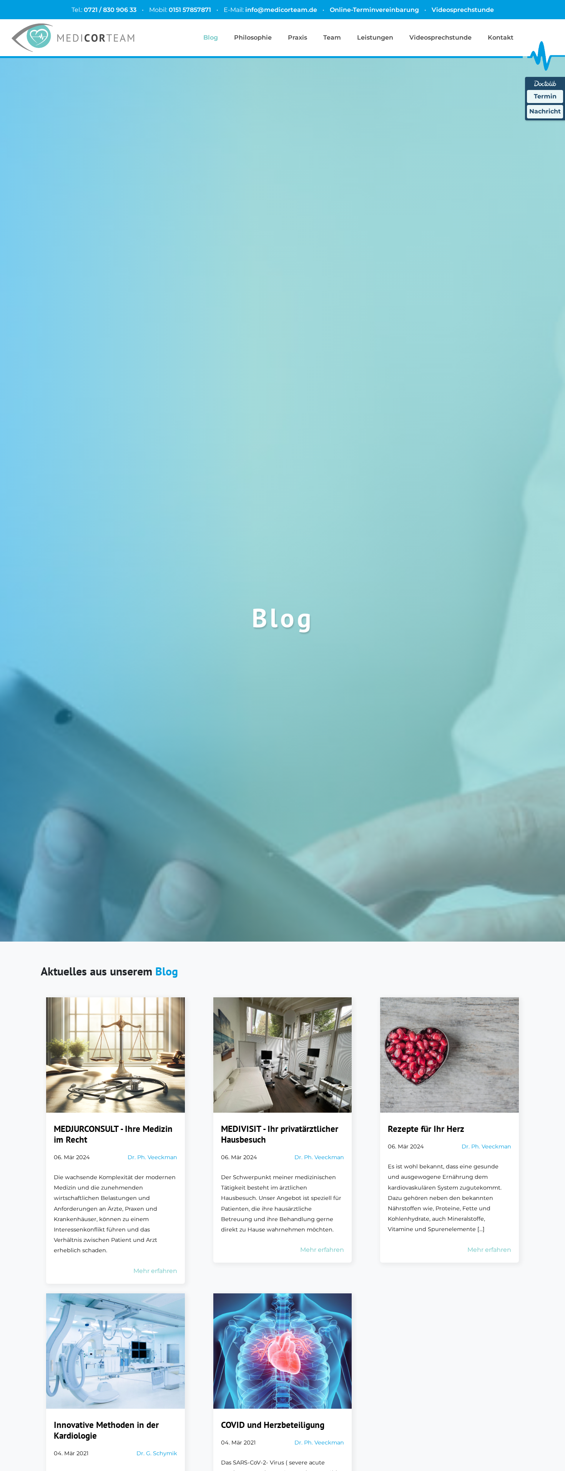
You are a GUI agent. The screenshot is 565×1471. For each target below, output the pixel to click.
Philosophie (253, 37)
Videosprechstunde (463, 9)
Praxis (297, 37)
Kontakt (500, 37)
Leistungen (375, 37)
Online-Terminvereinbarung (374, 9)
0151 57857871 (190, 9)
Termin (545, 96)
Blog (210, 37)
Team (332, 37)
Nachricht (545, 111)
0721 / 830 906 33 (110, 9)
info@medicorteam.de (281, 9)
